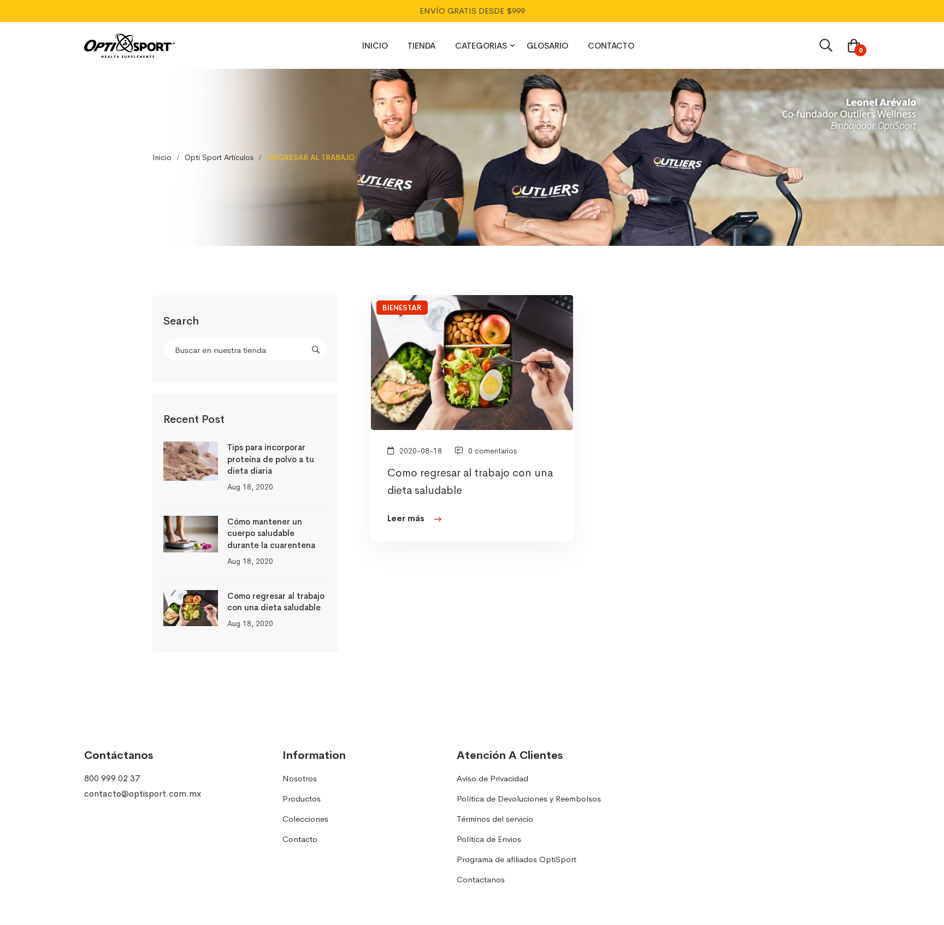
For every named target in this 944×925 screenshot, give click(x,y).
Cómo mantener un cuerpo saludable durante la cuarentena (271, 533)
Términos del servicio (495, 819)
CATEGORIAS (481, 45)
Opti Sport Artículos (219, 157)
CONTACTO (611, 45)
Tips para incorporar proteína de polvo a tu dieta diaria (270, 459)
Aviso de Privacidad (492, 778)
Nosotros (299, 778)
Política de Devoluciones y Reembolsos (529, 798)
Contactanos (481, 879)
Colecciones (305, 819)
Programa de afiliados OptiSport (516, 859)
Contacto (299, 839)
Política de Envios (489, 839)
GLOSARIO (547, 45)
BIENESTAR (402, 308)
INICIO (375, 45)
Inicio (162, 157)
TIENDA (421, 45)
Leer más (407, 518)
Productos (301, 798)
